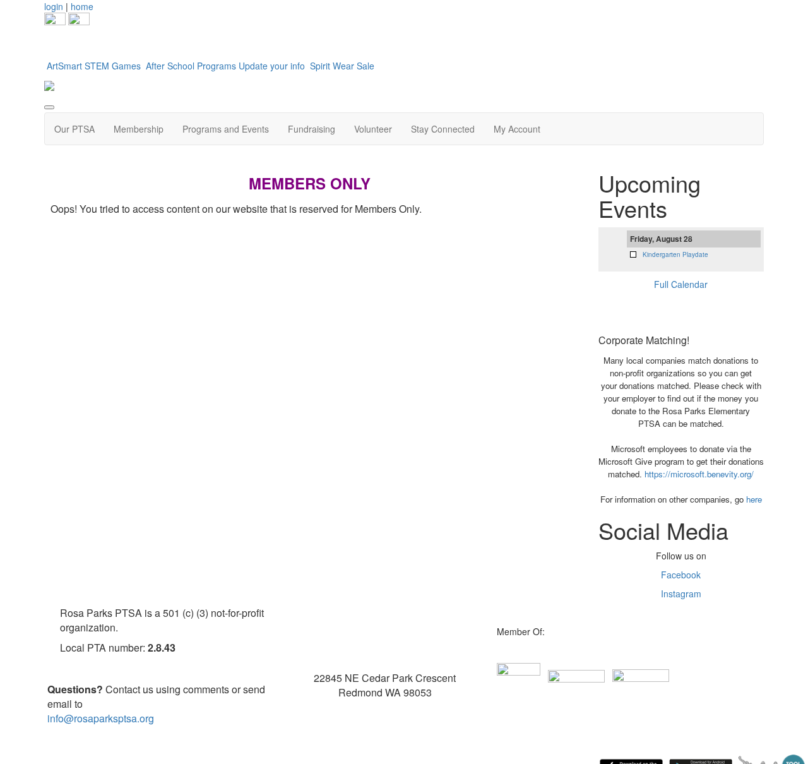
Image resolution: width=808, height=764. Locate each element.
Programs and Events (225, 128)
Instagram (681, 593)
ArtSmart (64, 65)
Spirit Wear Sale (342, 65)
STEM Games (114, 65)
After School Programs (191, 65)
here (754, 499)
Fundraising (311, 128)
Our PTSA (74, 128)
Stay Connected (443, 128)
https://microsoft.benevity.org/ (699, 474)
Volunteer (373, 128)
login (53, 6)
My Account (517, 128)
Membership (138, 128)
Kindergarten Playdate (675, 254)
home (82, 6)
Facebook (681, 574)
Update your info (273, 65)
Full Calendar (681, 284)
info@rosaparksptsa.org (100, 718)
